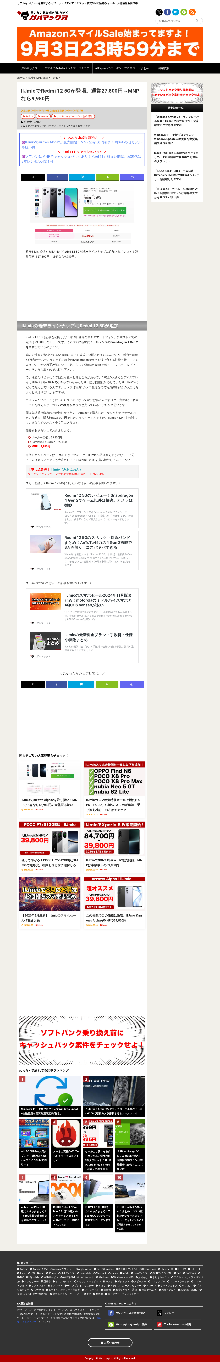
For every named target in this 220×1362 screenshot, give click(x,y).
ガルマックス (29, 68)
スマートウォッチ (179, 1281)
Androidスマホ (40, 1269)
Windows (103, 1277)
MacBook (101, 1273)
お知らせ (143, 1277)
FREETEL (195, 1269)
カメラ (109, 1281)
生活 (88, 1293)
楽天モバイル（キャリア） (67, 1293)
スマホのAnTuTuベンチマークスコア (67, 68)
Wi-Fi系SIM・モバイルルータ (78, 1277)
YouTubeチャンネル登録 (177, 1324)
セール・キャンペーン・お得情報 (74, 116)
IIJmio (54, 77)
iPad (41, 1273)
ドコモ (102, 1285)
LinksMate (85, 1273)
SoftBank (190, 1273)
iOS (32, 1273)
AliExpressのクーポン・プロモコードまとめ (122, 68)
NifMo (125, 1273)
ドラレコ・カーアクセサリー (125, 1285)
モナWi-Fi (38, 1289)
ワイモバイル (91, 1289)
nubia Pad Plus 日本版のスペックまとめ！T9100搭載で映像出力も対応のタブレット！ (176, 157)
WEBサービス (50, 1277)
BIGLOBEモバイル (128, 1269)
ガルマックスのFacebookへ (130, 1312)
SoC (178, 1273)
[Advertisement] (82, 290)
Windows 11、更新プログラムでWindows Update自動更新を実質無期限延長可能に (176, 139)
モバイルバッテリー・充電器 (64, 1289)
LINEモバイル (67, 1273)
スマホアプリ (157, 1281)
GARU (37, 121)
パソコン (186, 1285)
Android (23, 1269)
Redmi (29, 116)
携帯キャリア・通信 (126, 1289)
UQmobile (33, 1277)
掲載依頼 (163, 68)
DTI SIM (181, 1269)
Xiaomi (44, 116)
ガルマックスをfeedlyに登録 (131, 1324)
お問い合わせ (111, 1342)
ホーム (21, 77)
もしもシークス (160, 1277)
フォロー (169, 1312)
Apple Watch (85, 1269)
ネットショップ (168, 1285)
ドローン (151, 1285)
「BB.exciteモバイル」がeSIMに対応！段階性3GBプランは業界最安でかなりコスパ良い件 (176, 193)
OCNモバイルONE (162, 1273)
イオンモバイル (63, 1281)
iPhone (52, 1273)
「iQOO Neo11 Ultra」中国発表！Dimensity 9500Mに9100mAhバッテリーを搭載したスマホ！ (176, 175)
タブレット (56, 1285)
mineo (114, 1273)
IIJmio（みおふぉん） (67, 469)
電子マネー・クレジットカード (124, 1293)
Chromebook (149, 1269)
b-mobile (109, 1269)
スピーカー (140, 1281)
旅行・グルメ (168, 1289)
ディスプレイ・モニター (80, 1285)
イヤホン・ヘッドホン (88, 1281)
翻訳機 (99, 1293)
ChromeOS (166, 1269)
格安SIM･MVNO (38, 77)
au (98, 1269)
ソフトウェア (38, 1285)
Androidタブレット (63, 1269)
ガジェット (123, 1281)
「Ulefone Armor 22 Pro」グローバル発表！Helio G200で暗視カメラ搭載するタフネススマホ (176, 121)
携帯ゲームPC (149, 1289)
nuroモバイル (140, 1273)
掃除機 (107, 1289)
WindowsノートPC (123, 1277)
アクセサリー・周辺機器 (37, 1281)
